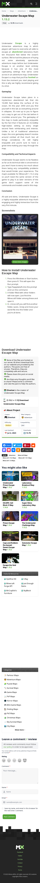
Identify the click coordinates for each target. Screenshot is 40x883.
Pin (28, 445)
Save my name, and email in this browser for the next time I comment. (21, 809)
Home (4, 11)
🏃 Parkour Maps (11, 675)
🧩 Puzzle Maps (10, 684)
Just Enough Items (27, 584)
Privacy (20, 866)
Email (4, 798)
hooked (31, 77)
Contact (20, 863)
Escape (18, 43)
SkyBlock (27, 590)
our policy (8, 747)
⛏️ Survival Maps (11, 688)
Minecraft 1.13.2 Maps (9, 458)
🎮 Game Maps (10, 692)
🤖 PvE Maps (9, 713)
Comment (6, 766)
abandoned (17, 52)
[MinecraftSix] (6, 4)
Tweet (19, 445)
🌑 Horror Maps (11, 700)
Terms (20, 870)
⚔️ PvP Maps (9, 696)
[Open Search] (31, 4)
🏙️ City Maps (9, 726)
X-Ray (25, 579)
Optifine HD (11, 579)
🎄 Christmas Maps (12, 717)
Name (5, 787)
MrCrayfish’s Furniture (10, 591)
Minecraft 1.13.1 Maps (25, 458)
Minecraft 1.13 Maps (9, 460)
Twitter (20, 856)
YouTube (20, 859)
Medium (8, 425)
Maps (12, 11)
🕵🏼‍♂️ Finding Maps (11, 709)
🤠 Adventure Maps (12, 679)
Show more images (20, 262)
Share (8, 445)
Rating (4, 756)
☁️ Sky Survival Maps (13, 722)
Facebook (20, 852)
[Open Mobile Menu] (36, 4)
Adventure (22, 11)
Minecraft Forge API (9, 584)
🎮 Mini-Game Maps (12, 705)
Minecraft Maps (22, 455)
